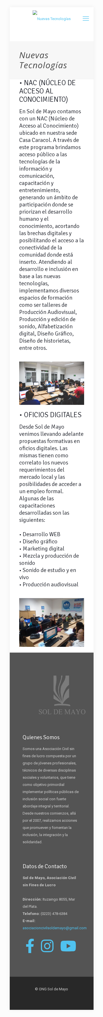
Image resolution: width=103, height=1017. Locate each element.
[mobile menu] (86, 19)
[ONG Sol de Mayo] (51, 19)
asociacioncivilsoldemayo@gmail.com (55, 928)
